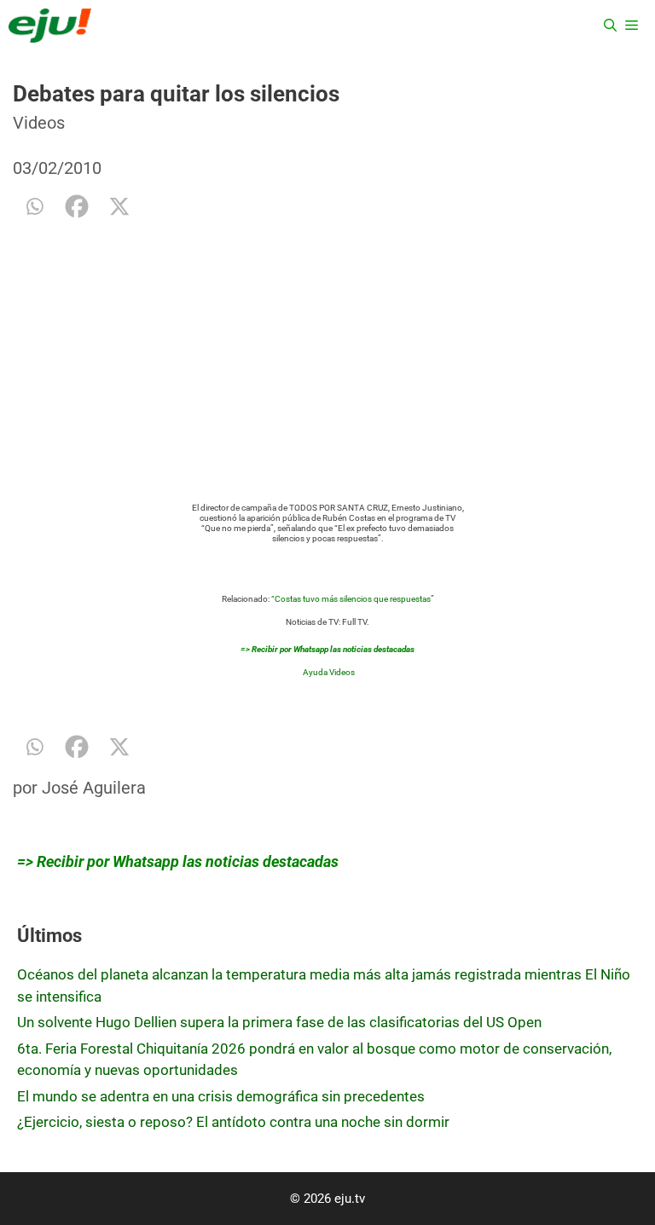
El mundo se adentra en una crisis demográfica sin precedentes (221, 1096)
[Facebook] (76, 206)
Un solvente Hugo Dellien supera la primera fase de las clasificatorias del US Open (279, 1022)
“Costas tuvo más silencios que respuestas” (352, 599)
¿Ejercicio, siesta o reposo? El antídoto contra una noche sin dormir (233, 1121)
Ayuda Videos (329, 672)
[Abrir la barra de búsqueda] (610, 25)
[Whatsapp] (34, 206)
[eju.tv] (50, 25)
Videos (39, 123)
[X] (119, 206)
